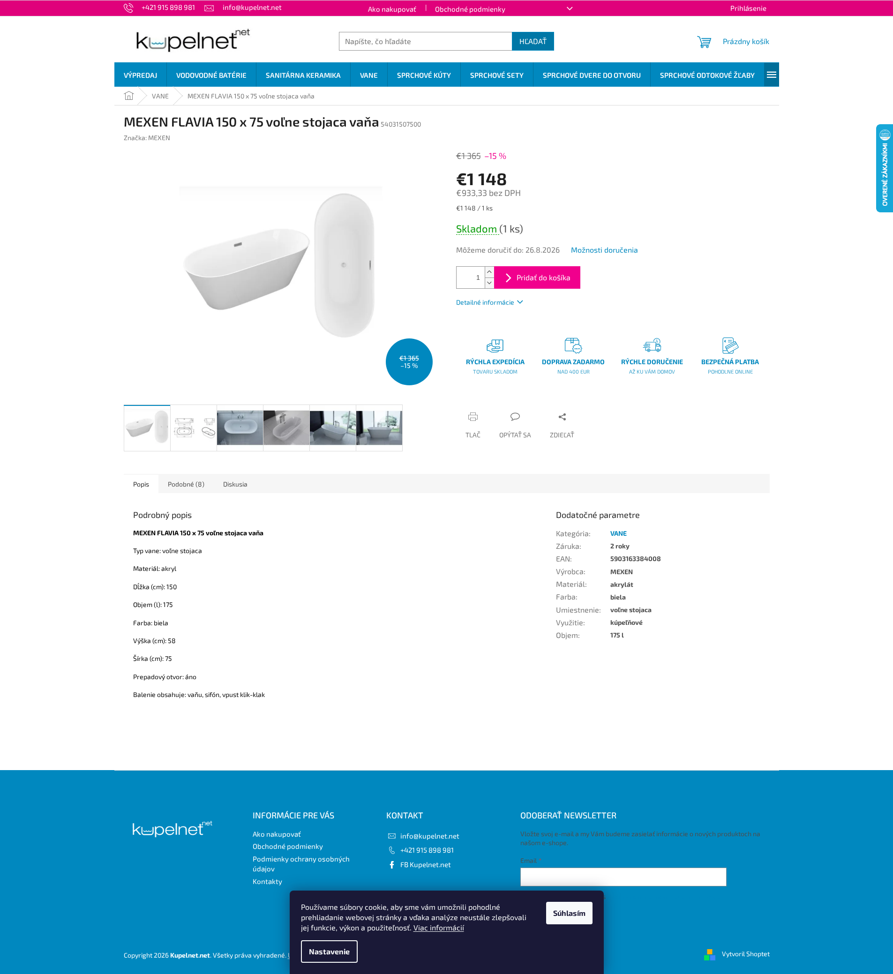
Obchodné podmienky (470, 9)
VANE (618, 533)
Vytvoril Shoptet (746, 954)
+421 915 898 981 (427, 850)
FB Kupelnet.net (425, 864)
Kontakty (267, 881)
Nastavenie (329, 951)
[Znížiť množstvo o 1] (489, 282)
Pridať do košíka (543, 277)
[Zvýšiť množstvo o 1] (489, 272)
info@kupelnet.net (429, 836)
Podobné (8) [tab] (186, 484)
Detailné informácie (485, 302)
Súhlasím (569, 912)
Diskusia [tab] (235, 484)
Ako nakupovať (392, 9)
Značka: (147, 138)
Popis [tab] (141, 484)
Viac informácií (438, 927)
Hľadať (533, 41)
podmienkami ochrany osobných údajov (665, 896)
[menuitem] (140, 75)
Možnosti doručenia (604, 249)
